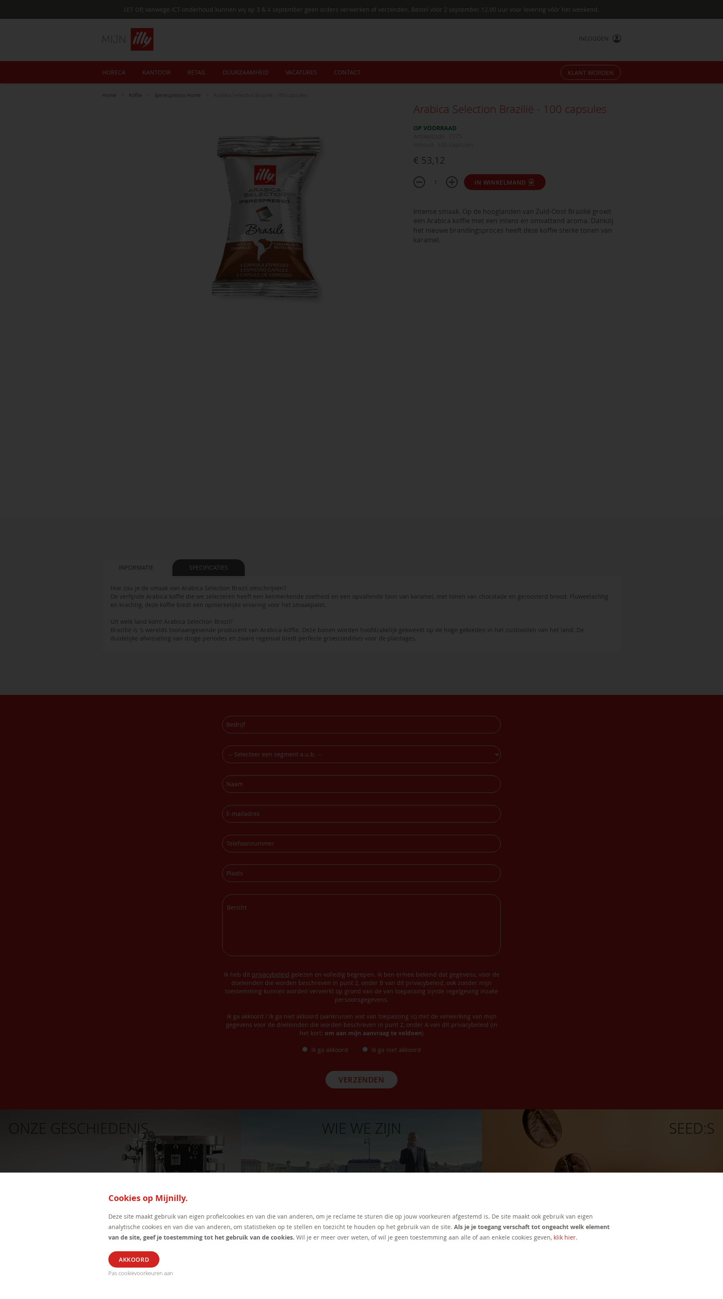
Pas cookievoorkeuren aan (140, 1273)
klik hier (565, 1237)
